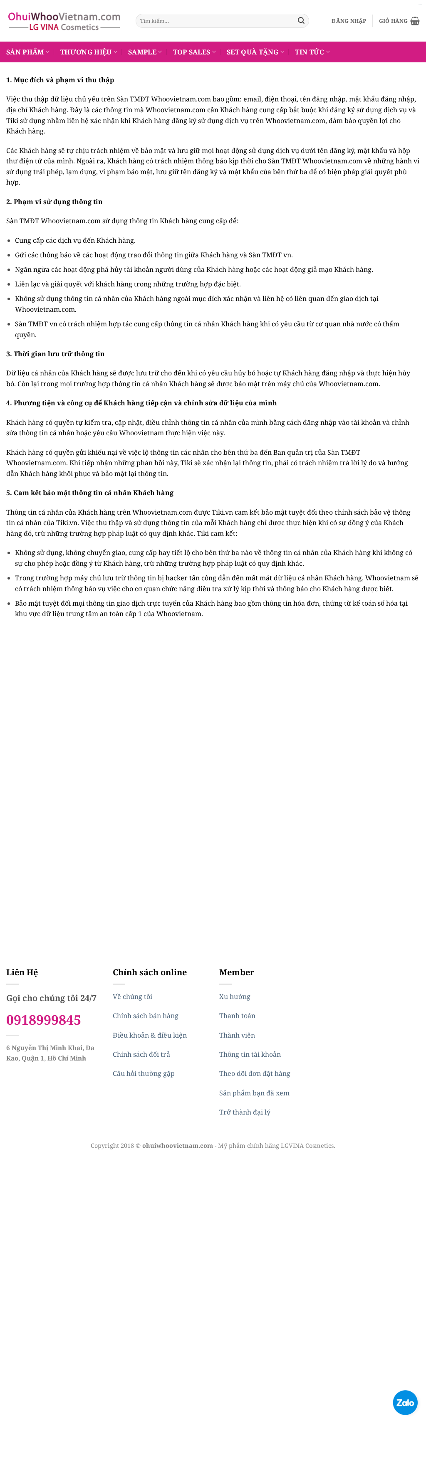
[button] (349, 20)
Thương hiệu (86, 52)
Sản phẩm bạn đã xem (254, 1093)
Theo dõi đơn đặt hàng (254, 1073)
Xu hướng (234, 996)
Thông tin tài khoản (250, 1054)
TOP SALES (192, 52)
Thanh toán (237, 1015)
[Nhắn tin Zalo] (405, 1401)
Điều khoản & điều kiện (150, 1035)
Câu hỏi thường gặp (144, 1073)
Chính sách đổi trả (141, 1054)
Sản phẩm (25, 52)
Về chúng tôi (132, 996)
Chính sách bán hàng (145, 1015)
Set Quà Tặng (253, 52)
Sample (142, 52)
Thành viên (237, 1035)
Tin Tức (309, 52)
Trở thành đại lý (244, 1112)
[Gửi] (301, 21)
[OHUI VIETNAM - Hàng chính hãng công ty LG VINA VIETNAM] (64, 21)
